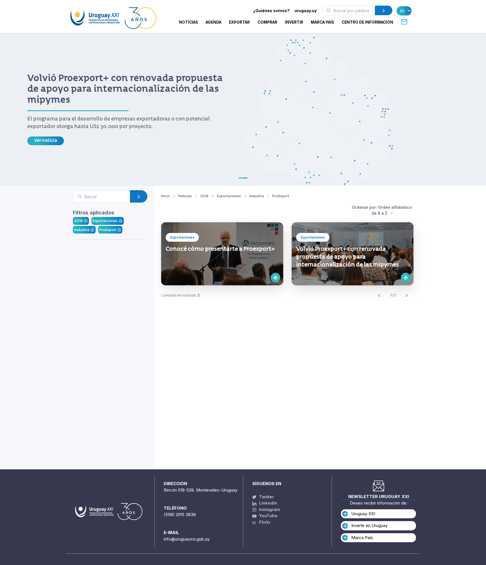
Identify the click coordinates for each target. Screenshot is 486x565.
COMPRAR (267, 22)
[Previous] (379, 296)
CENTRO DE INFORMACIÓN (367, 22)
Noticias (188, 22)
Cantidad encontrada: (180, 295)
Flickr (263, 522)
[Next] (406, 296)
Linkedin (267, 503)
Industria (81, 229)
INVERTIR (294, 22)
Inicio (165, 196)
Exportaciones (105, 221)
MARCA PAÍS (322, 22)
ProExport (107, 229)
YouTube (268, 515)
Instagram (269, 509)
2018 (78, 221)
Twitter (266, 496)
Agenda (213, 22)
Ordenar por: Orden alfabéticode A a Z (382, 210)
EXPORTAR (239, 22)
